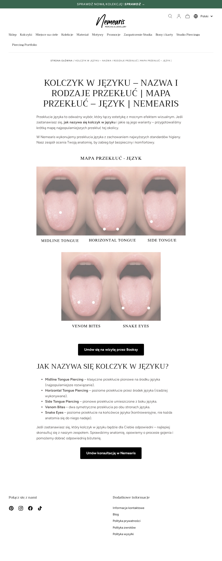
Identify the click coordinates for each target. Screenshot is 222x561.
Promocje (113, 35)
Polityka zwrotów (124, 527)
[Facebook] (30, 508)
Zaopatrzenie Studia (138, 35)
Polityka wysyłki (123, 534)
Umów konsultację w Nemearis (110, 453)
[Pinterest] (11, 508)
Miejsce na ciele (47, 35)
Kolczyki (26, 35)
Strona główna (62, 60)
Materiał (82, 35)
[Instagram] (21, 508)
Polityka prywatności (126, 521)
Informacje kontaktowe (128, 508)
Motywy (97, 35)
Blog (116, 514)
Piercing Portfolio (24, 45)
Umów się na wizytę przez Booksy (111, 349)
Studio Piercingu (188, 35)
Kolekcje (67, 35)
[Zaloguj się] (178, 16)
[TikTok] (40, 508)
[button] (170, 16)
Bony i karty (164, 35)
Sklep (12, 35)
